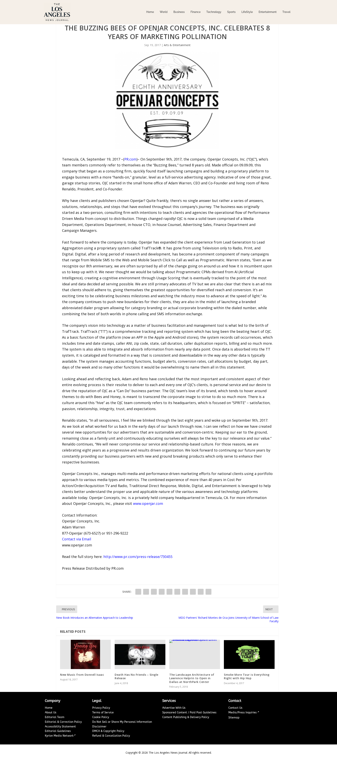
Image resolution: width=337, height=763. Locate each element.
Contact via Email (76, 539)
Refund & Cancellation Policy (111, 735)
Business (179, 11)
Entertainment (268, 11)
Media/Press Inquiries (242, 712)
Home (150, 11)
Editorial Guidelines (58, 731)
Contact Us (235, 707)
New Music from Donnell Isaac (82, 674)
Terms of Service (103, 712)
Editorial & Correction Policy (63, 722)
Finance (195, 11)
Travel (286, 11)
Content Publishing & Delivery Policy (185, 717)
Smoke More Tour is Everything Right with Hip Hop (247, 676)
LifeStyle (247, 11)
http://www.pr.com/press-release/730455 (137, 556)
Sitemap (233, 717)
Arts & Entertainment (177, 45)
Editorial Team (54, 717)
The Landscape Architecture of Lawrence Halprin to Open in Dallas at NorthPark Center (191, 678)
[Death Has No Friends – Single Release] (140, 654)
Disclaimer (99, 726)
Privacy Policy (101, 707)
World (164, 11)
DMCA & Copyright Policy (108, 731)
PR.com (130, 159)
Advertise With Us (173, 707)
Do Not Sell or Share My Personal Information (122, 722)
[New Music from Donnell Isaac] (85, 654)
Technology (213, 11)
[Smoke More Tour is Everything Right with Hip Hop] (249, 654)
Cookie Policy (100, 717)
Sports (231, 11)
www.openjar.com (148, 503)
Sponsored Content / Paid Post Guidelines (189, 712)
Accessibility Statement (60, 726)
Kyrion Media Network (59, 735)
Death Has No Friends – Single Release (136, 676)
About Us (50, 712)
